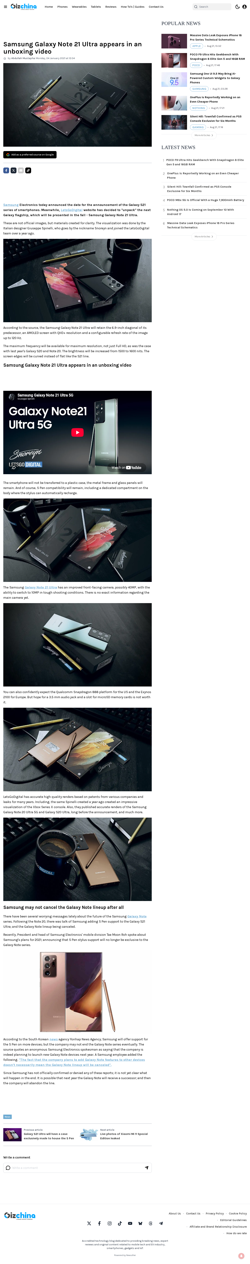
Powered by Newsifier (125, 1255)
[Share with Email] (21, 170)
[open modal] (244, 7)
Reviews (110, 6)
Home (49, 6)
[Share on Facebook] (6, 170)
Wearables (79, 6)
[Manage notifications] (241, 1256)
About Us (175, 1213)
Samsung (10, 205)
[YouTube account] (130, 1223)
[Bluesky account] (140, 1223)
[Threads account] (150, 1223)
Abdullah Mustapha (23, 58)
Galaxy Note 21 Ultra (41, 587)
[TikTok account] (120, 1223)
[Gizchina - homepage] (23, 7)
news (53, 1039)
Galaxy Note (137, 916)
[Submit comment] (146, 1167)
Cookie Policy (238, 1213)
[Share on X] (13, 170)
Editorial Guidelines (233, 1220)
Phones (62, 6)
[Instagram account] (109, 1223)
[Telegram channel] (161, 1223)
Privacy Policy (215, 1213)
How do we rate (236, 1233)
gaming (198, 127)
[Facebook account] (99, 1223)
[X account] (89, 1223)
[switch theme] (237, 6)
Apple (196, 46)
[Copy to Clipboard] (28, 170)
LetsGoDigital (72, 210)
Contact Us (156, 6)
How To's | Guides (132, 6)
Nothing (198, 108)
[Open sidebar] (5, 7)
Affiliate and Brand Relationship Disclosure (218, 1226)
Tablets (96, 6)
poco (196, 65)
